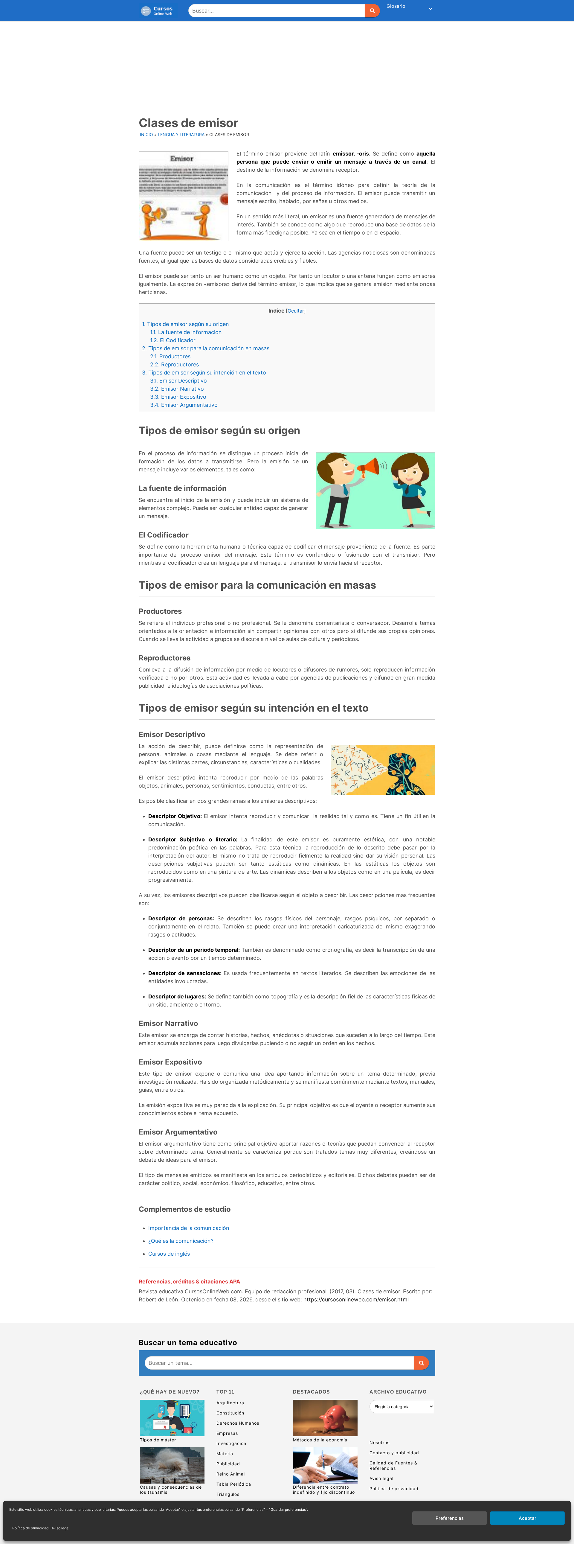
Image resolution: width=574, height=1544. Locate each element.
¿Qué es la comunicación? (180, 1241)
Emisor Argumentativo (184, 405)
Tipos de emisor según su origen (185, 324)
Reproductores (174, 364)
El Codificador (173, 340)
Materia (224, 1453)
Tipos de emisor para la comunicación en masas (205, 348)
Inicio (146, 134)
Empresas (227, 1433)
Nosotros (380, 1442)
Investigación (231, 1443)
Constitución (230, 1412)
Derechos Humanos (237, 1423)
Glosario (396, 6)
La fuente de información (186, 332)
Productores (170, 356)
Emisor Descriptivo (178, 380)
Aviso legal (60, 1528)
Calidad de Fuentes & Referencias (393, 1465)
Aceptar (527, 1518)
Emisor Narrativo (177, 389)
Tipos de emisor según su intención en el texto (204, 372)
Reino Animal (230, 1473)
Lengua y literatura (181, 134)
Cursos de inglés (169, 1254)
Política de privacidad (30, 1528)
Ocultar (296, 311)
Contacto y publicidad (394, 1452)
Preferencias (450, 1518)
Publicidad (228, 1463)
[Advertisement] (287, 66)
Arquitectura (230, 1402)
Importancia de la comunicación (188, 1228)
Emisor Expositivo (178, 397)
